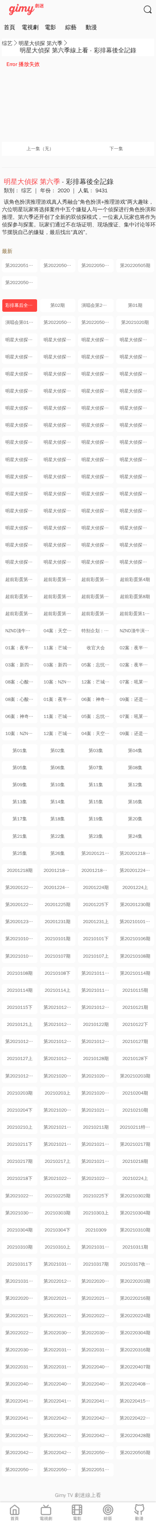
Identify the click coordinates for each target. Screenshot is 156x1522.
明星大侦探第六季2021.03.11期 (97, 545)
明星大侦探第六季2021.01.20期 (137, 408)
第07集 (96, 768)
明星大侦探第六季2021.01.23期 (97, 425)
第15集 (96, 802)
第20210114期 (135, 973)
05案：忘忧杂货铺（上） (97, 716)
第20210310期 (135, 1230)
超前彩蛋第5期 (20, 597)
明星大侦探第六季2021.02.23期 (21, 511)
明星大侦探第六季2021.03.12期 (137, 545)
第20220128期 (59, 1281)
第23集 (96, 836)
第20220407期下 (21, 1384)
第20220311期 (96, 1350)
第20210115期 (96, 990)
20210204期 (135, 1093)
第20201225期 (20, 905)
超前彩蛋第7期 (96, 597)
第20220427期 (96, 1435)
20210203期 (20, 1093)
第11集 (96, 785)
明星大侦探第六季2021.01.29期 (97, 442)
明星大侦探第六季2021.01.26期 (137, 425)
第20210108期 (135, 956)
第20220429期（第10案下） (60, 1453)
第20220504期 (20, 283)
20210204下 (20, 1110)
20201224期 (96, 887)
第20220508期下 (60, 265)
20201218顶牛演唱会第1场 (97, 870)
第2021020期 (135, 322)
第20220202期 (96, 1281)
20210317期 (96, 1264)
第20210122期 (59, 1024)
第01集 (19, 751)
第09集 (19, 785)
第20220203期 (135, 1281)
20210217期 (20, 1161)
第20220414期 (59, 1401)
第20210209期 (59, 1110)
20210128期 (96, 1059)
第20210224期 (96, 1178)
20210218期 (135, 1161)
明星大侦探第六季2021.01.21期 (21, 425)
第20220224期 (135, 1316)
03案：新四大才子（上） (21, 665)
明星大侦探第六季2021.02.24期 (60, 511)
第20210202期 (96, 1076)
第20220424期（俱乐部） (60, 1435)
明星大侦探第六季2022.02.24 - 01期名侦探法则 (60, 562)
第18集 (57, 819)
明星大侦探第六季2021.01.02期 (60, 374)
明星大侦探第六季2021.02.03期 (21, 460)
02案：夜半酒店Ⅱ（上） (137, 648)
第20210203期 (135, 1076)
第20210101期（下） (137, 922)
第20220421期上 (97, 1418)
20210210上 (20, 1127)
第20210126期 (59, 1041)
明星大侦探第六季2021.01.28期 (60, 442)
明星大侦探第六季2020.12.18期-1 (21, 340)
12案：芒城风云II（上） (60, 733)
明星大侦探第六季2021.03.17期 (21, 562)
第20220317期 (20, 1367)
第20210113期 (96, 973)
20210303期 (57, 1213)
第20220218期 (59, 1316)
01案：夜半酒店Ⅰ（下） (21, 648)
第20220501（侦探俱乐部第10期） (60, 322)
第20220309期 (20, 1350)
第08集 (135, 768)
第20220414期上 (97, 1401)
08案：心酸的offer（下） (21, 682)
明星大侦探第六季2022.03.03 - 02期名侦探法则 (97, 562)
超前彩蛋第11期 (97, 614)
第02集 (57, 751)
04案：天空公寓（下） (60, 631)
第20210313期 (59, 1264)
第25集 (19, 853)
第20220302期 (59, 1333)
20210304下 (57, 1230)
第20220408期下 (137, 1384)
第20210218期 (96, 1161)
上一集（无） (40, 149)
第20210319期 (20, 1281)
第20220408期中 (60, 1384)
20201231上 (96, 922)
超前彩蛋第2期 (58, 579)
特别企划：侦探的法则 (97, 631)
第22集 (57, 836)
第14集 (57, 802)
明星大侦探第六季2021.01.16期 (60, 408)
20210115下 (20, 1007)
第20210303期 (20, 1213)
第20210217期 (135, 1144)
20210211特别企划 (137, 1127)
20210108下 (57, 973)
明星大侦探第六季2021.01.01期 (21, 374)
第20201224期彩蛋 (137, 870)
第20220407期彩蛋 (97, 1367)
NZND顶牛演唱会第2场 (21, 631)
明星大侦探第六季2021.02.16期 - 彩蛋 (21, 494)
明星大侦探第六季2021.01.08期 (21, 391)
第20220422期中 (137, 1418)
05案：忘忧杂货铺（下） (97, 665)
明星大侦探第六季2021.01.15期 (21, 408)
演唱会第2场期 (96, 305)
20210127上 (20, 1059)
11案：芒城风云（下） (60, 648)
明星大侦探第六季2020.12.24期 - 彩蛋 (137, 340)
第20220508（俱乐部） (97, 322)
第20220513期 (20, 265)
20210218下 (20, 1178)
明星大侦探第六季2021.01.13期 (97, 391)
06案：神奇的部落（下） (21, 716)
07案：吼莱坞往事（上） (137, 716)
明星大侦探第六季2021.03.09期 (21, 545)
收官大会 (96, 648)
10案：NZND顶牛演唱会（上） (21, 733)
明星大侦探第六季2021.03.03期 (60, 528)
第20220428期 (135, 1435)
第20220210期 (59, 1298)
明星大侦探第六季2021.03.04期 (97, 528)
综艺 (7, 43)
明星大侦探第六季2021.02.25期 (97, 511)
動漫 (91, 27)
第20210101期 (20, 939)
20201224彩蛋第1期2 (60, 887)
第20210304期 (135, 1213)
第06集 (57, 768)
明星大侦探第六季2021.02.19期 (137, 494)
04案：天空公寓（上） (97, 733)
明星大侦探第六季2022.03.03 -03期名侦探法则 (137, 562)
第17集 (19, 819)
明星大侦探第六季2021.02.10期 (21, 477)
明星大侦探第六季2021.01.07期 (137, 374)
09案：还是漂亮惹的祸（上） (137, 733)
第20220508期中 (97, 265)
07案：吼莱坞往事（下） (137, 682)
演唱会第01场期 (21, 322)
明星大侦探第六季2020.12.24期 (97, 340)
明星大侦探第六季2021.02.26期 (137, 511)
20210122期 (96, 1024)
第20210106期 (135, 939)
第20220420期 (59, 1418)
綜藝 (70, 27)
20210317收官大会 (137, 1264)
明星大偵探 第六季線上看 (54, 50)
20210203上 (57, 1093)
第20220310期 (59, 1350)
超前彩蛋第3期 (96, 579)
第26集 (57, 853)
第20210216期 (96, 1144)
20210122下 (135, 1024)
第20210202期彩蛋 (60, 1076)
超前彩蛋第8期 (135, 597)
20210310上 (57, 1247)
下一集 (116, 149)
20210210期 (135, 1110)
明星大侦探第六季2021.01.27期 (21, 442)
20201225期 (57, 905)
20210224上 (135, 1178)
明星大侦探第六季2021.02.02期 (137, 442)
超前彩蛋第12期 (136, 614)
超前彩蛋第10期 (60, 614)
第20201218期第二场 (137, 853)
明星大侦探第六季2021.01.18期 (97, 408)
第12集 (135, 785)
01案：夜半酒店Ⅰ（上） (60, 699)
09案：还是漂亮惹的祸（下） (137, 699)
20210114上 (57, 990)
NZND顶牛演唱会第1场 (137, 631)
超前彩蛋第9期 (20, 614)
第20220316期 (135, 1350)
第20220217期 (20, 1316)
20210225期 (57, 1196)
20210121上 (20, 1024)
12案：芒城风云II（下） (97, 682)
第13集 (19, 802)
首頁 (9, 27)
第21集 (19, 836)
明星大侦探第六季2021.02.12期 (137, 477)
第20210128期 (59, 1059)
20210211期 (96, 1127)
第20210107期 (20, 956)
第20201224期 (20, 887)
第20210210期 (96, 1110)
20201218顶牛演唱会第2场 (60, 870)
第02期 (57, 305)
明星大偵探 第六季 (40, 43)
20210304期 (20, 1230)
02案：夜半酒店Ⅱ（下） (137, 665)
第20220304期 (135, 1333)
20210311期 (135, 1247)
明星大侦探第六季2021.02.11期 (60, 477)
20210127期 (135, 1041)
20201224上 (135, 887)
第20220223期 (96, 1316)
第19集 (96, 819)
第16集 (135, 802)
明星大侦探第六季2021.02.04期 (60, 460)
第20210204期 (96, 1093)
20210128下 (135, 1059)
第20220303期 (96, 1333)
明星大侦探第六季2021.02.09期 (137, 460)
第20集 (135, 819)
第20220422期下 (21, 1435)
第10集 (57, 785)
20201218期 (20, 870)
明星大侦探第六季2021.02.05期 (97, 460)
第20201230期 (135, 905)
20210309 (95, 1230)
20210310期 (20, 1247)
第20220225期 (20, 1333)
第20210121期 (96, 1007)
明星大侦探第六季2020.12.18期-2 (60, 340)
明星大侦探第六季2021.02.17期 (60, 494)
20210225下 (96, 1196)
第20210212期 (59, 1144)
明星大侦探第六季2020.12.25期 (21, 357)
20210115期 (135, 990)
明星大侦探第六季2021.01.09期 (60, 391)
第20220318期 (59, 1367)
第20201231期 (20, 922)
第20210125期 (20, 1041)
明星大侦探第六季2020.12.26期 (60, 357)
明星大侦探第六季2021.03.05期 (137, 528)
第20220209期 (20, 1298)
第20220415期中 (137, 1401)
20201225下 (96, 905)
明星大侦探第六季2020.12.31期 (137, 357)
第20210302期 (135, 1196)
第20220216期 (135, 1298)
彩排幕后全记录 (21, 305)
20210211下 (20, 1144)
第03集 (96, 751)
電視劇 (30, 27)
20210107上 (96, 956)
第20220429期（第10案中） (21, 1453)
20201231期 (57, 922)
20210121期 (135, 1007)
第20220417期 (20, 1418)
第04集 (135, 751)
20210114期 (20, 990)
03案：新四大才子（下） (60, 665)
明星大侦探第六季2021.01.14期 (137, 391)
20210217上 (57, 1161)
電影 (50, 27)
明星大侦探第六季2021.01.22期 (60, 425)
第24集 (135, 836)
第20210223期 (59, 1178)
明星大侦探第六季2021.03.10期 (60, 545)
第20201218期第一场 (97, 853)
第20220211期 (96, 1298)
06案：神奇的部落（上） (97, 699)
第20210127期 (96, 1041)
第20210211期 (59, 1127)
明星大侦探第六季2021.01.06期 (97, 374)
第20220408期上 (97, 1384)
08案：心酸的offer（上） (21, 699)
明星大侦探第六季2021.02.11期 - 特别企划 (97, 477)
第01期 (135, 305)
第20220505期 (135, 265)
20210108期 (20, 973)
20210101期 (57, 939)
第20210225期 (20, 1196)
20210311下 (20, 1264)
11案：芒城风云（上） (60, 716)
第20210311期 (96, 1247)
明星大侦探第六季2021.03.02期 (21, 528)
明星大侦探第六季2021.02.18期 (97, 494)
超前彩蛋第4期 (135, 579)
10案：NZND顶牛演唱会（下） (60, 682)
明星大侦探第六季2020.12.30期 (97, 357)
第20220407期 (135, 1367)
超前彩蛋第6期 (58, 597)
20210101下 (96, 939)
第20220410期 (20, 1401)
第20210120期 (59, 1007)
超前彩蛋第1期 (20, 579)
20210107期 (57, 956)
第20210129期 (20, 1076)
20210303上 (96, 1213)
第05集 (19, 768)
